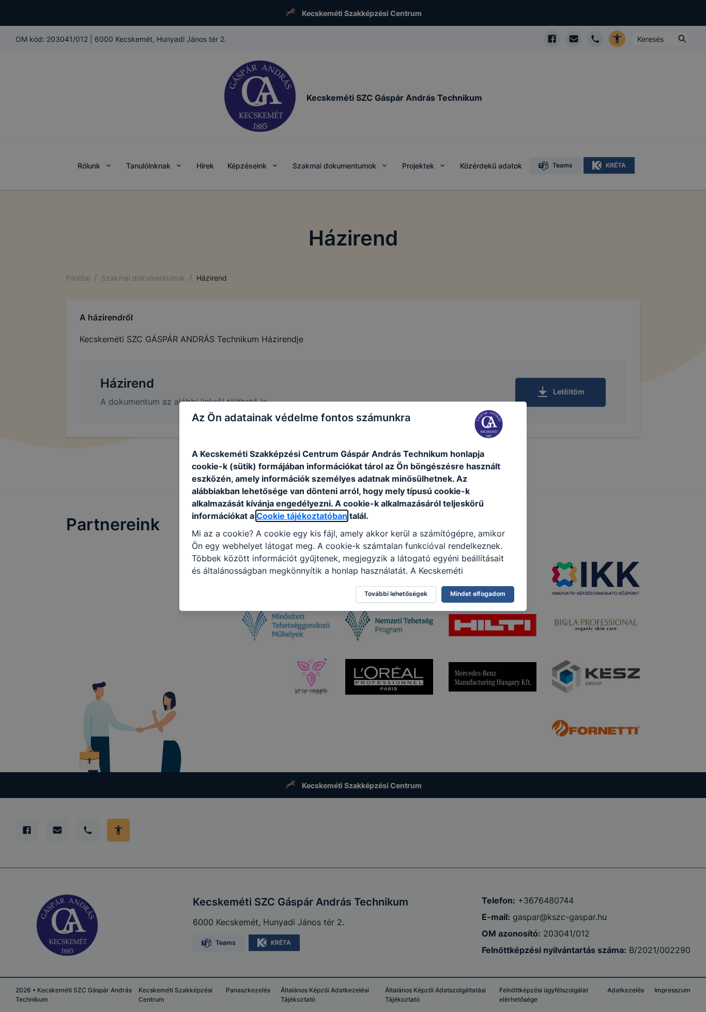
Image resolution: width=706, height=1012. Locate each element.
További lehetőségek (395, 593)
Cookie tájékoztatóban (301, 516)
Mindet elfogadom (477, 593)
